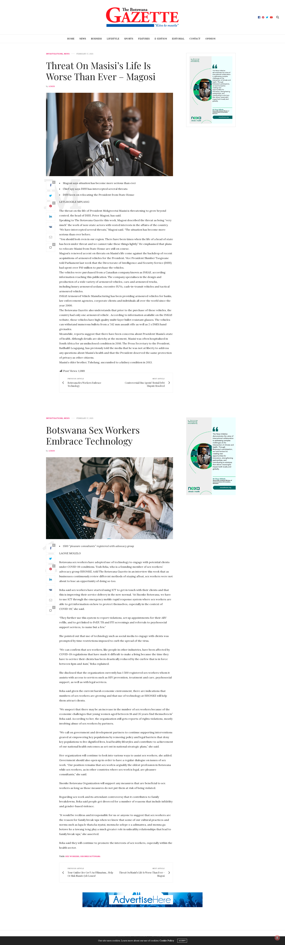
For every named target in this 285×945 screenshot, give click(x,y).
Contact (194, 38)
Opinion (210, 38)
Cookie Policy (166, 940)
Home (70, 38)
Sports (128, 38)
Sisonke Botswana (90, 856)
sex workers (72, 856)
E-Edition (161, 38)
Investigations (54, 54)
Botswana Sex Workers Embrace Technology (93, 435)
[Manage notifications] (277, 937)
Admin (51, 86)
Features (144, 38)
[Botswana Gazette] (142, 17)
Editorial (178, 38)
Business (96, 38)
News (82, 38)
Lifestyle (113, 38)
